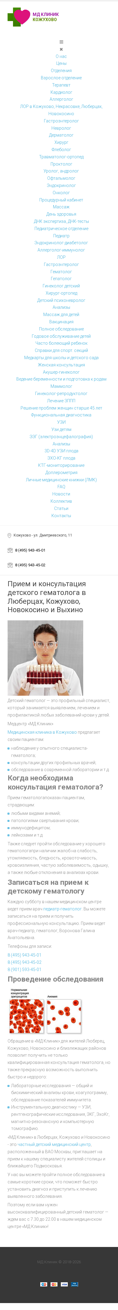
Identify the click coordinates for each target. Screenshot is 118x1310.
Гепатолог (61, 278)
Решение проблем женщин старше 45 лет (61, 408)
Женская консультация (61, 364)
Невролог (61, 128)
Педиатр (61, 235)
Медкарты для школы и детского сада (61, 357)
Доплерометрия (61, 472)
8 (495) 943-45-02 (30, 565)
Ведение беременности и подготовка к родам (61, 379)
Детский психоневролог (61, 300)
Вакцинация (61, 321)
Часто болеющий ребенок (61, 343)
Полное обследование (61, 329)
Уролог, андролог (61, 171)
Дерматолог (61, 135)
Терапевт (61, 85)
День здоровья (61, 214)
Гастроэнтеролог (61, 121)
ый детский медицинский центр (60, 1144)
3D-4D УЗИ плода (61, 450)
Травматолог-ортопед (61, 156)
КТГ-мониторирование (61, 465)
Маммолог (61, 386)
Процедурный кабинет (61, 200)
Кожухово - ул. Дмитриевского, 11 (43, 535)
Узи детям (61, 429)
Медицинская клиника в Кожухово (42, 732)
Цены (61, 63)
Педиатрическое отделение (61, 228)
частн (23, 1144)
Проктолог (61, 164)
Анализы (61, 307)
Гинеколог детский (61, 285)
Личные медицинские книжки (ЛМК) (61, 479)
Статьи (61, 508)
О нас (61, 56)
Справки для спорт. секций (61, 350)
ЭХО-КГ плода (61, 458)
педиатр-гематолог (62, 909)
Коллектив (61, 501)
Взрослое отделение (61, 77)
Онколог (61, 192)
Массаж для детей (61, 314)
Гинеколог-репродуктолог (61, 393)
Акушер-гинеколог (61, 372)
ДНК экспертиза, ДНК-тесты (61, 221)
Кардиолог (61, 92)
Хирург (61, 142)
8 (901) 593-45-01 (24, 969)
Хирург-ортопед (61, 293)
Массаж (61, 206)
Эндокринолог (61, 185)
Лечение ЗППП (61, 400)
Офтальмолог (61, 178)
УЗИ (61, 422)
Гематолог (61, 271)
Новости (61, 494)
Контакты (61, 515)
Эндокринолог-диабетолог (61, 242)
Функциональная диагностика (61, 415)
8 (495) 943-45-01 (30, 550)
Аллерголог (61, 99)
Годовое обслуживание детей (61, 336)
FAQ (61, 486)
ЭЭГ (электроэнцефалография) (61, 436)
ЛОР (61, 257)
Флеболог (61, 149)
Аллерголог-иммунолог (61, 250)
